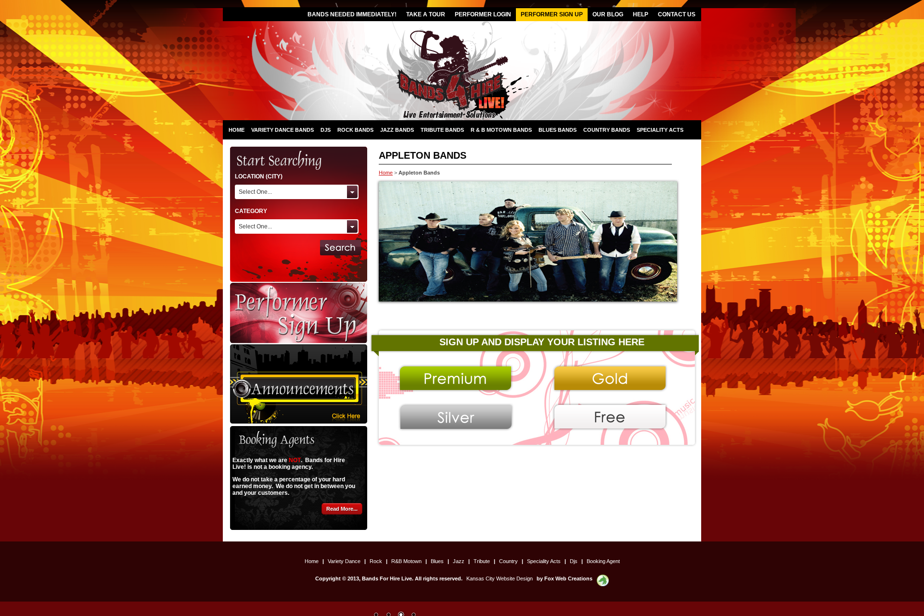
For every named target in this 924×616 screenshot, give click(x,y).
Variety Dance (345, 561)
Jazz (459, 561)
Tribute (482, 561)
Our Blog (607, 14)
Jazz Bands (397, 130)
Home (236, 130)
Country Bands (606, 130)
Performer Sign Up (552, 14)
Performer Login (483, 14)
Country (509, 561)
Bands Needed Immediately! (352, 14)
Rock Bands (355, 130)
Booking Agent (603, 561)
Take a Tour (425, 14)
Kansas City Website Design (499, 578)
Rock (377, 561)
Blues (438, 561)
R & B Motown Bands (501, 130)
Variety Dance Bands (282, 130)
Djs (326, 130)
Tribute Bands (442, 130)
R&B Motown (407, 561)
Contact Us (676, 14)
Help (640, 14)
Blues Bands (558, 130)
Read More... (342, 509)
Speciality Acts (660, 130)
